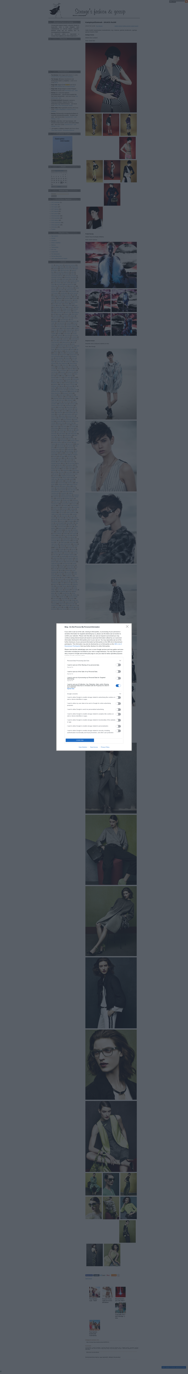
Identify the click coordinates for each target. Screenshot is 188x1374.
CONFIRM (80, 740)
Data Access (94, 747)
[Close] (128, 627)
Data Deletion (83, 747)
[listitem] (94, 661)
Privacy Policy (105, 747)
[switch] (118, 665)
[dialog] (94, 687)
